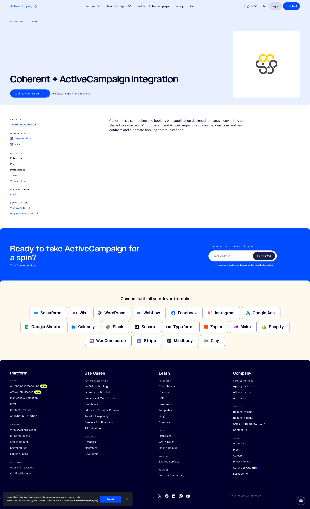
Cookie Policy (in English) (86, 500)
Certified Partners (21, 473)
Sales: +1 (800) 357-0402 (249, 424)
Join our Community (171, 475)
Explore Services (169, 461)
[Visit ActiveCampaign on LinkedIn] (174, 496)
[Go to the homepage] (23, 6)
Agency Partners (243, 386)
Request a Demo (243, 418)
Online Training (168, 448)
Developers (91, 454)
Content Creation (20, 410)
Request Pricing (242, 412)
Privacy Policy (241, 461)
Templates (165, 410)
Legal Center (241, 473)
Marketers (91, 448)
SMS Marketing (19, 442)
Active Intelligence (21, 392)
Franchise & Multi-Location (101, 398)
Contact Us (240, 430)
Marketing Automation (24, 124)
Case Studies (167, 386)
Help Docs (165, 436)
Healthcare (91, 404)
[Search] (264, 6)
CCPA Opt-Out (242, 467)
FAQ (161, 398)
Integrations (17, 21)
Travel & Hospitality (96, 416)
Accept (110, 499)
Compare (164, 422)
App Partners (241, 398)
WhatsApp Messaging (23, 429)
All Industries (93, 428)
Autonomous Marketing (24, 386)
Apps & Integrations (22, 467)
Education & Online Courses (102, 410)
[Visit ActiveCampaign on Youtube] (188, 496)
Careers (238, 455)
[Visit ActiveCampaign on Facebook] (167, 496)
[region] (68, 499)
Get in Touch (167, 442)
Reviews (164, 392)
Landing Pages (19, 454)
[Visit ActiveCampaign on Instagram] (181, 496)
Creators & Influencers (99, 422)
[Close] (126, 499)
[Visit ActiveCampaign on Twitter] (160, 496)
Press (236, 449)
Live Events (166, 404)
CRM (13, 404)
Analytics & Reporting (23, 416)
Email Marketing (20, 435)
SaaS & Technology (96, 386)
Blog (162, 416)
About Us (239, 443)
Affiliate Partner (243, 392)
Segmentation (18, 448)
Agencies (90, 442)
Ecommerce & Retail (97, 392)
